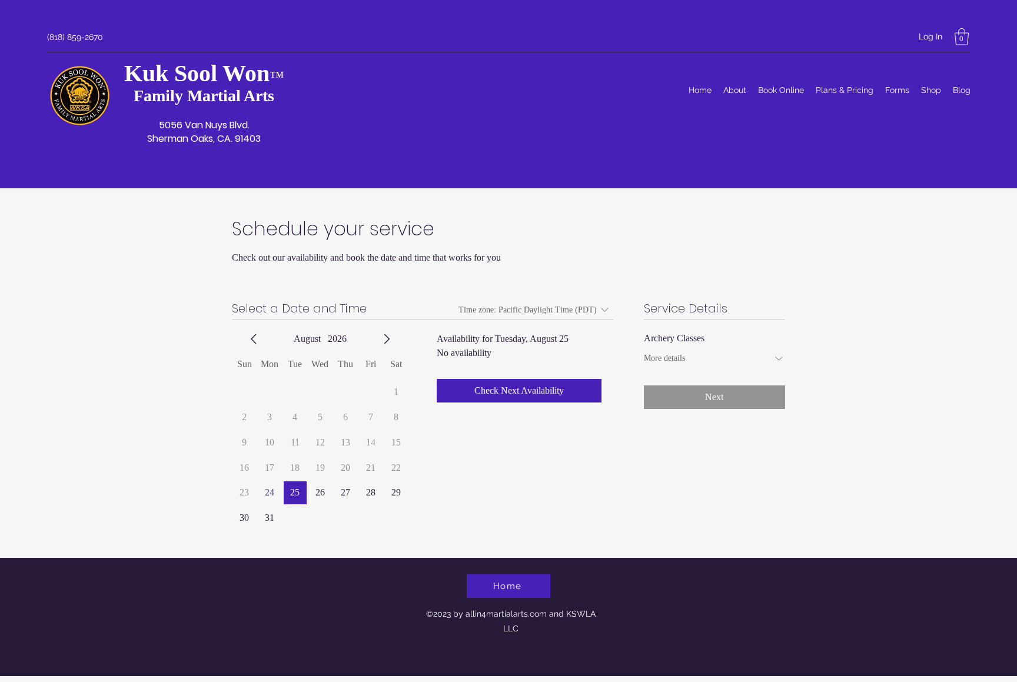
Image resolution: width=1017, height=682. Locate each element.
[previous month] (254, 339)
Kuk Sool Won (197, 73)
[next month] (387, 339)
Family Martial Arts (204, 96)
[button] (962, 36)
